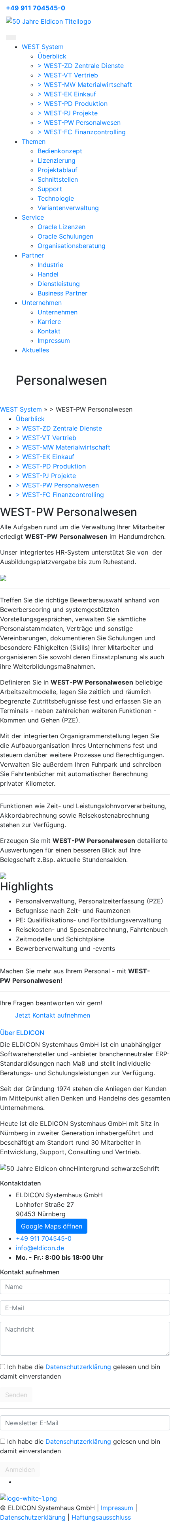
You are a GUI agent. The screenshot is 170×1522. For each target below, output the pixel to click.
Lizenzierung (57, 160)
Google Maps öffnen (51, 1226)
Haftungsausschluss (101, 1517)
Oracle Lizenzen (61, 227)
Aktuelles (35, 350)
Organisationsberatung (72, 246)
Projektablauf (57, 170)
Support (50, 189)
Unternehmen (42, 303)
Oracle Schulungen (65, 236)
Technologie (56, 198)
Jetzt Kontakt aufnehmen (52, 1015)
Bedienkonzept (60, 151)
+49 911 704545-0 (35, 8)
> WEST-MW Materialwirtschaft (85, 84)
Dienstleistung (59, 284)
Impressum (54, 340)
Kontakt (49, 331)
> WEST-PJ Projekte (68, 113)
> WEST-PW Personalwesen (79, 122)
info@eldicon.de (40, 1248)
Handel (48, 274)
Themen (33, 141)
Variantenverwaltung (68, 208)
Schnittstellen (58, 179)
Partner (33, 255)
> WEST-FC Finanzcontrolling (82, 132)
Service (33, 217)
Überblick (52, 56)
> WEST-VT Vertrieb (68, 75)
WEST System (43, 47)
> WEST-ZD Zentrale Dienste (81, 66)
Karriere (49, 321)
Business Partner (62, 293)
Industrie (50, 265)
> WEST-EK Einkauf (67, 94)
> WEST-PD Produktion (73, 103)
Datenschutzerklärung (78, 1367)
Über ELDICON (22, 1033)
